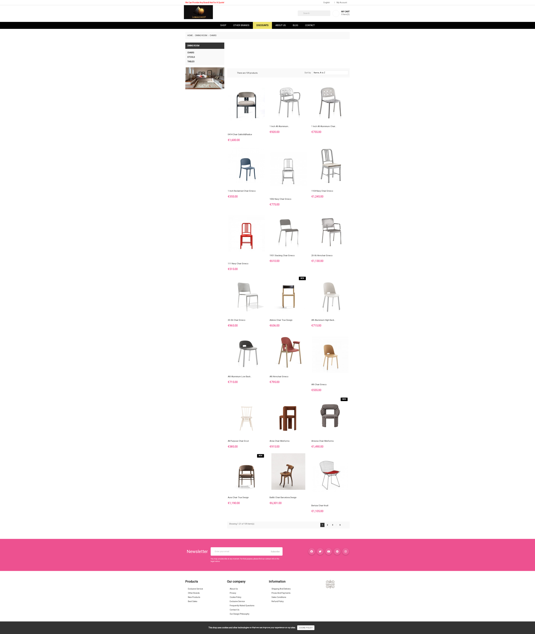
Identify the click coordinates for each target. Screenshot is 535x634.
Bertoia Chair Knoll (319, 505)
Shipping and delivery (281, 589)
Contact (310, 25)
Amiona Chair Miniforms (322, 441)
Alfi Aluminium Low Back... (240, 376)
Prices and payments (281, 593)
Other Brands (241, 25)
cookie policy (306, 628)
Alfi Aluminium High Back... (323, 320)
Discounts (262, 25)
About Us (280, 25)
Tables (190, 61)
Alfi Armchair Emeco (279, 376)
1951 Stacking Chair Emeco (282, 255)
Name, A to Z (330, 72)
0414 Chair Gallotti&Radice (240, 134)
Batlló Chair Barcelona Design (283, 497)
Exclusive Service (195, 589)
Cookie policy (235, 597)
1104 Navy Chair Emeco (322, 191)
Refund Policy (278, 601)
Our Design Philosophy (239, 614)
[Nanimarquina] (204, 78)
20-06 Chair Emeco (236, 320)
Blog (295, 25)
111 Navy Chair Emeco (238, 263)
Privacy (233, 593)
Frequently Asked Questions (242, 605)
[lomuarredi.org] (330, 584)
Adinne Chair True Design (281, 320)
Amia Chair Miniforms (280, 441)
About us (234, 589)
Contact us (234, 610)
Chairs (190, 52)
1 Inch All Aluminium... (279, 126)
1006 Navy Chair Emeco (280, 199)
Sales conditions (279, 597)
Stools (191, 57)
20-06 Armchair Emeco (322, 255)
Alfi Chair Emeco (319, 384)
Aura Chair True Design (238, 497)
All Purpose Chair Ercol (238, 441)
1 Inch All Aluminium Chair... (323, 126)
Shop (223, 25)
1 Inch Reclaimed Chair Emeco (242, 191)
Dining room (193, 45)
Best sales (192, 601)
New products (194, 597)
